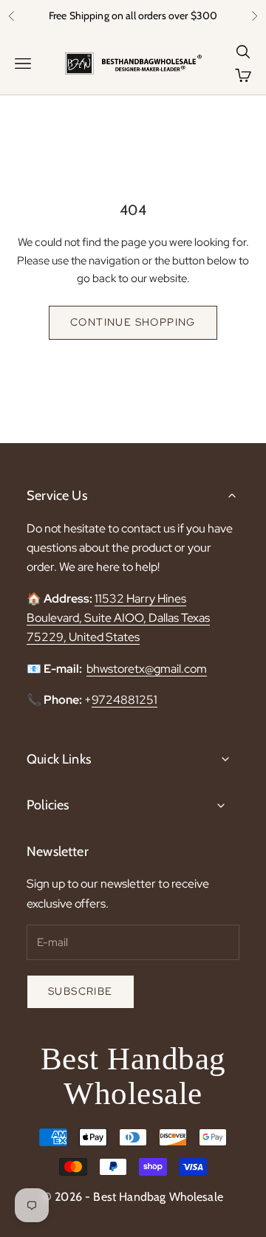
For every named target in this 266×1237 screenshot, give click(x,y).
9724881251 (124, 699)
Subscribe (80, 991)
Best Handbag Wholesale (133, 1076)
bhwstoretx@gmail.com (146, 668)
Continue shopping (133, 322)
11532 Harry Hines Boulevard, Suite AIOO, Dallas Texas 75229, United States (118, 618)
